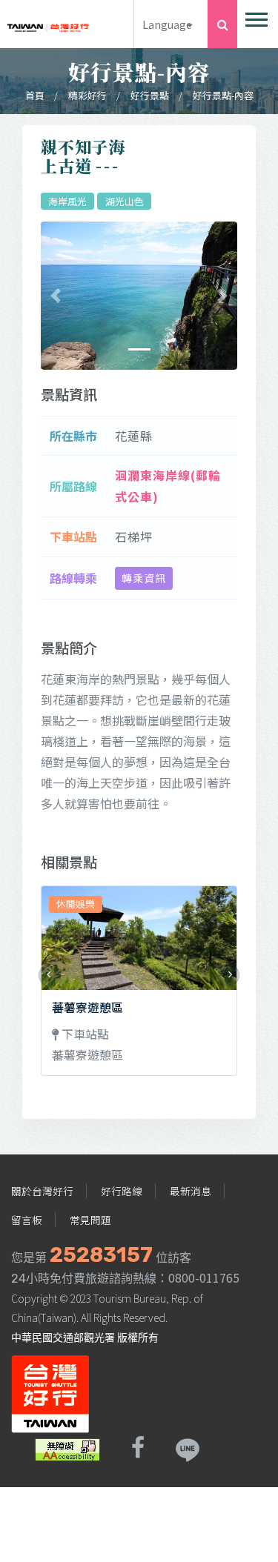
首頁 (34, 95)
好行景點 (149, 95)
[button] (255, 17)
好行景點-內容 (223, 95)
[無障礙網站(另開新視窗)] (67, 1448)
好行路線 (121, 1190)
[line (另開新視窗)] (187, 1448)
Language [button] (167, 23)
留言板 (26, 1219)
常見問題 (90, 1219)
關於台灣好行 (42, 1190)
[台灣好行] (48, 23)
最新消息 (190, 1190)
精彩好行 (87, 95)
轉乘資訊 (144, 578)
